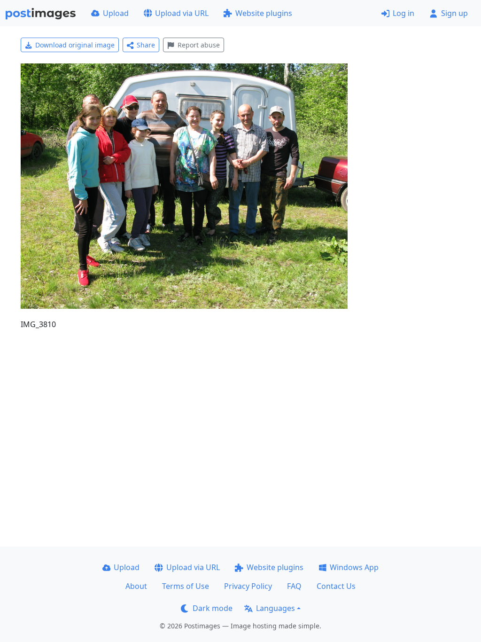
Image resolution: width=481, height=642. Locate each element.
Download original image (75, 44)
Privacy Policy (248, 586)
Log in (403, 13)
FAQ (294, 586)
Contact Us (336, 586)
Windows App (354, 567)
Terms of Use (185, 586)
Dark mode (213, 608)
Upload (116, 13)
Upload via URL (182, 13)
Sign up (454, 13)
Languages (275, 608)
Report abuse (199, 44)
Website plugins (263, 13)
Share (146, 44)
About (136, 586)
